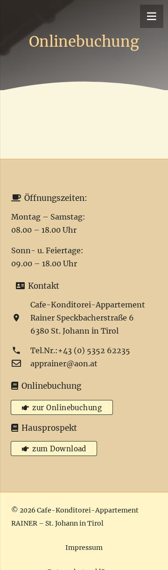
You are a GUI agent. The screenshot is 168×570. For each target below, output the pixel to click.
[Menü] (151, 16)
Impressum (84, 547)
